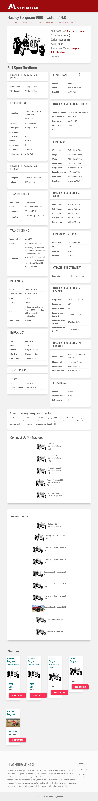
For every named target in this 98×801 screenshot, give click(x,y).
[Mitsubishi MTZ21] (42, 495)
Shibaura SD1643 (54, 524)
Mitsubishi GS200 (54, 468)
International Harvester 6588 (55, 596)
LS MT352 (51, 444)
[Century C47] (42, 458)
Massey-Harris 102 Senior (55, 535)
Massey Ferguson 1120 (55, 480)
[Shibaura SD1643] (42, 525)
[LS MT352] (42, 446)
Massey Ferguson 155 (55, 619)
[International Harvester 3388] (38, 549)
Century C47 (52, 456)
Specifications (17, 695)
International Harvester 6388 (55, 584)
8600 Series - (12, 685)
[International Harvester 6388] (38, 585)
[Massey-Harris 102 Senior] (40, 537)
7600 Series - (33, 685)
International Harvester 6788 (55, 607)
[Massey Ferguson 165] (41, 631)
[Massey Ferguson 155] (41, 619)
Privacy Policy (84, 769)
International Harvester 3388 (55, 547)
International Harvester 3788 (55, 572)
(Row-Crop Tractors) (13, 664)
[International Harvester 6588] (38, 597)
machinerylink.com (56, 796)
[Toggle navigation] (89, 6)
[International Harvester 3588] (38, 561)
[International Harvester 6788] (38, 608)
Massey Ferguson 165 (55, 631)
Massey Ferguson (75, 30)
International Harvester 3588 (55, 560)
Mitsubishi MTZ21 (54, 493)
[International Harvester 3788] (38, 573)
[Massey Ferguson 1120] (41, 482)
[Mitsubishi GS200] (42, 470)
